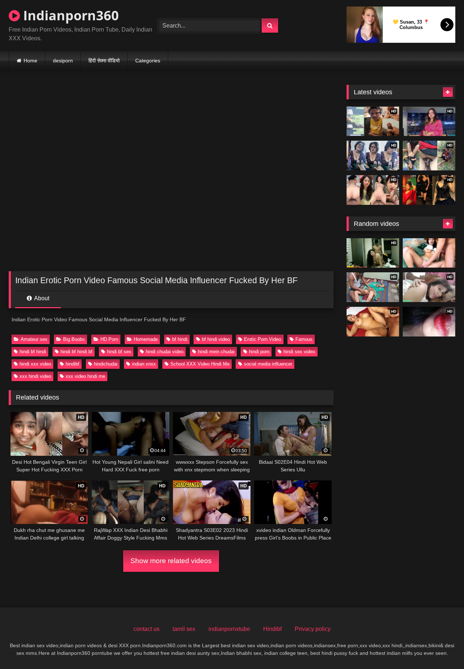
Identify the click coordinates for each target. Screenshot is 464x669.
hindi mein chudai (216, 351)
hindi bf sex (119, 351)
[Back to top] (442, 647)
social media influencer (268, 364)
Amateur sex (34, 339)
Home (30, 60)
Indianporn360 (69, 15)
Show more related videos (171, 561)
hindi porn (259, 351)
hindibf (72, 364)
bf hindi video (216, 339)
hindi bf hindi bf (76, 351)
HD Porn (109, 339)
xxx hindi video (35, 376)
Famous (303, 339)
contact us (146, 629)
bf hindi (179, 339)
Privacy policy (313, 629)
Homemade (146, 339)
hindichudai (105, 364)
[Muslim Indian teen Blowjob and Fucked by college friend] (429, 253)
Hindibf (272, 629)
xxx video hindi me (85, 376)
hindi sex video (299, 351)
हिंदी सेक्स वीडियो (104, 60)
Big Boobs (74, 339)
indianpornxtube (229, 629)
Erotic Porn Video (262, 339)
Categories (147, 60)
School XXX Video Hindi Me (199, 364)
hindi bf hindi (33, 351)
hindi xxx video (35, 364)
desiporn (63, 60)
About (41, 298)
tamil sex (184, 629)
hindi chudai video (164, 351)
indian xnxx (144, 364)
